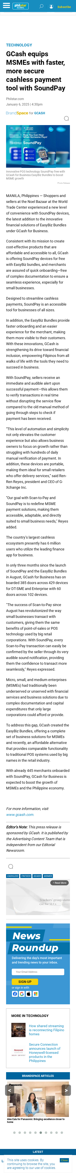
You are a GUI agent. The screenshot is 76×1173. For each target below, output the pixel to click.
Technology (19, 45)
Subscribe (64, 7)
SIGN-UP (24, 982)
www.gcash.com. (20, 814)
